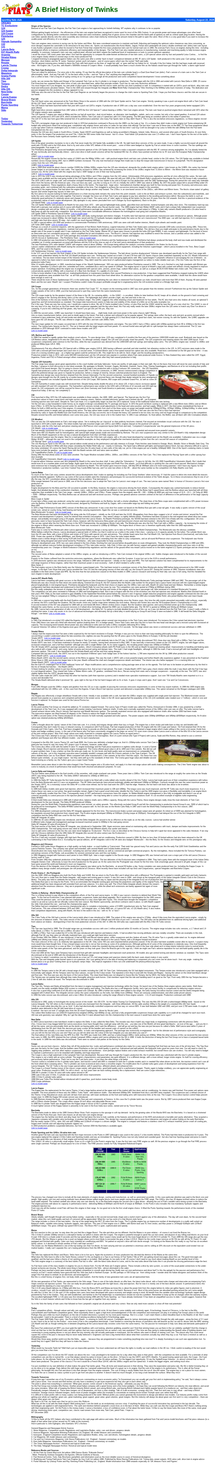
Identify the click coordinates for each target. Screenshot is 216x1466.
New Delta (6, 92)
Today (4, 118)
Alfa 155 (5, 89)
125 (3, 39)
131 (3, 47)
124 (3, 28)
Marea (4, 107)
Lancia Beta (7, 49)
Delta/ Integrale (9, 70)
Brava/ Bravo (8, 99)
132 (3, 44)
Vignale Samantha (11, 41)
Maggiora (6, 73)
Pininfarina (7, 36)
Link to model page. (57, 613)
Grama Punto (8, 76)
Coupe (5, 94)
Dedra (4, 86)
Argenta (5, 55)
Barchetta (6, 102)
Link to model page (46, 156)
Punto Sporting (9, 105)
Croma (5, 68)
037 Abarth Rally (10, 52)
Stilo (3, 110)
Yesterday (6, 121)
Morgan (5, 60)
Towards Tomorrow (12, 124)
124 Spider (7, 31)
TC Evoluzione (9, 25)
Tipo (3, 81)
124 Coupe (7, 33)
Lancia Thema (9, 65)
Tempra (5, 84)
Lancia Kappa (9, 97)
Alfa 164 (5, 78)
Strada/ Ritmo (8, 57)
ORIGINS (6, 23)
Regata (5, 62)
